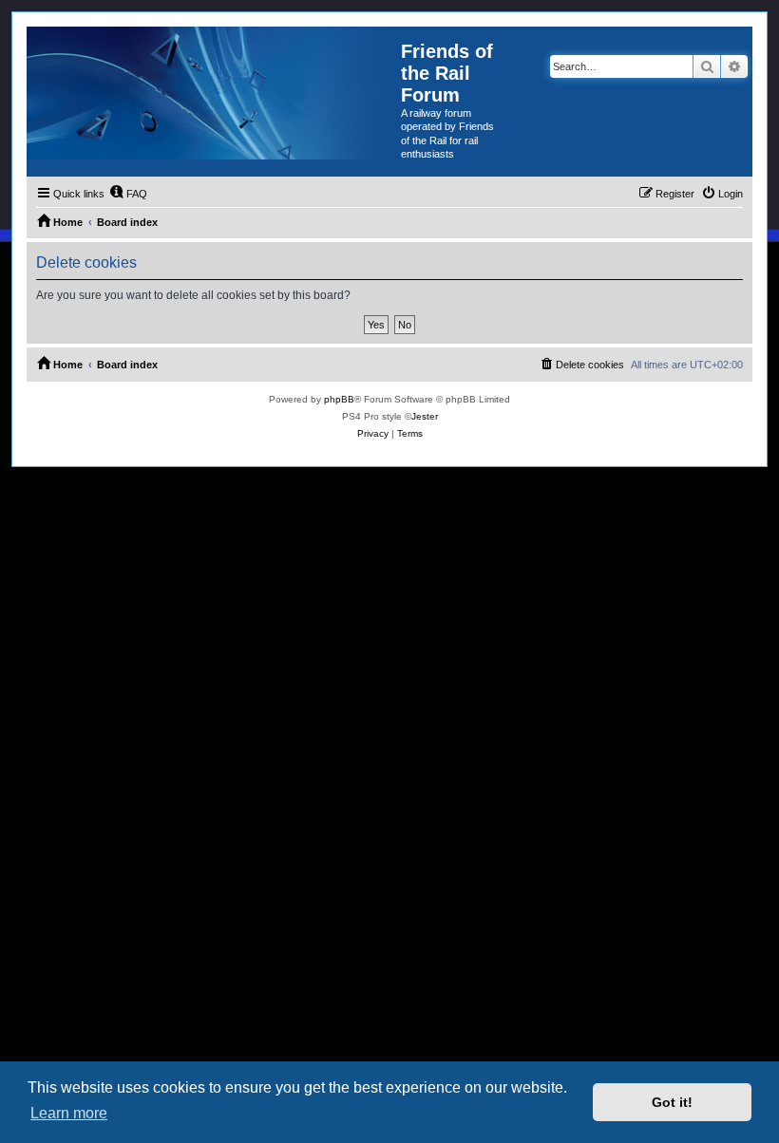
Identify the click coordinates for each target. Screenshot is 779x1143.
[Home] (214, 93)
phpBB (339, 399)
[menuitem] (128, 193)
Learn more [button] (68, 1113)
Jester (424, 416)
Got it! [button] (672, 1102)
